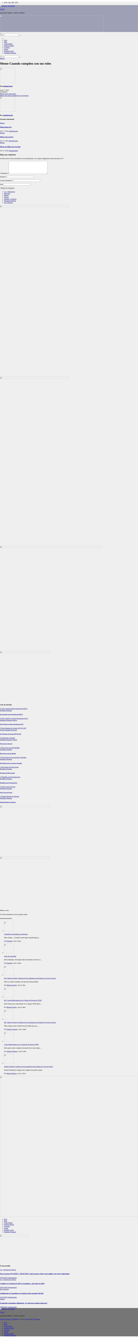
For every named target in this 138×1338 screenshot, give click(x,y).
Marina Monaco (12, 1073)
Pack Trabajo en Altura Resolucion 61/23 (11, 724)
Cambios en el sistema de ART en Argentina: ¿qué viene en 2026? (22, 1283)
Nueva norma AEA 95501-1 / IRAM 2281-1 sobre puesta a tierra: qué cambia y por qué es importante (35, 1274)
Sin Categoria (8, 203)
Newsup (27, 1319)
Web (1, 184)
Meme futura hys (6, 127)
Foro (5, 40)
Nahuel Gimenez (12, 1029)
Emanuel (9, 941)
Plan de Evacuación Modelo (8, 753)
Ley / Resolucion (9, 192)
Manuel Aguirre (12, 985)
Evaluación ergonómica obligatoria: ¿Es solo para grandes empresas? (23, 1303)
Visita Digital (8, 44)
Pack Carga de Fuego (6, 792)
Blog (5, 42)
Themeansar (36, 1319)
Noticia (6, 197)
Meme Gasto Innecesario (8, 94)
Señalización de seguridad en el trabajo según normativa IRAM (21, 1293)
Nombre (3, 177)
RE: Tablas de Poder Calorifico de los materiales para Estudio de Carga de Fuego (30, 978)
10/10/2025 (4, 1297)
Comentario (4, 173)
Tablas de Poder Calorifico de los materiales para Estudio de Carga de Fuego (28, 1066)
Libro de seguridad (10, 956)
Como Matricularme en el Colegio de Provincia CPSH (21, 1044)
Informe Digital (9, 46)
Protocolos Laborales (6, 743)
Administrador (8, 86)
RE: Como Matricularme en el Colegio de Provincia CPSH (23, 1000)
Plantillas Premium (10, 53)
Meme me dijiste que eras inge (10, 147)
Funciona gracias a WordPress (10, 1319)
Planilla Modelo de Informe (8, 802)
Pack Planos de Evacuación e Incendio (11, 763)
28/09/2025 (4, 1307)
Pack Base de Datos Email (7, 773)
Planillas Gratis (9, 51)
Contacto (7, 47)
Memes (2, 58)
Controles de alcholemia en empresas (16, 934)
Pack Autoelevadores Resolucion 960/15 (11, 714)
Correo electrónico (6, 180)
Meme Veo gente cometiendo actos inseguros (14, 95)
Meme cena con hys (6, 137)
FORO (2, 9)
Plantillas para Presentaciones (8, 783)
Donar (6, 49)
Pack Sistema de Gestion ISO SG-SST (10, 734)
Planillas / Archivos (10, 199)
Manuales (7, 193)
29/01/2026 (4, 1287)
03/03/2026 (4, 1278)
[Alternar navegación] (1, 33)
